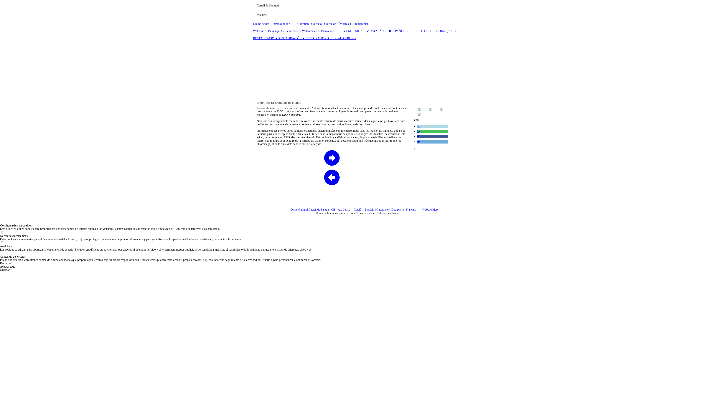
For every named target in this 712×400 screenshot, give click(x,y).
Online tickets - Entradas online (271, 23)
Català (358, 209)
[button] (160, 263)
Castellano (382, 209)
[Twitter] (418, 141)
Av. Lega (343, 209)
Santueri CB (328, 209)
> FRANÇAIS (444, 31)
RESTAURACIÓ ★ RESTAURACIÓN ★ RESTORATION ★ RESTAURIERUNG (304, 38)
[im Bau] (441, 110)
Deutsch (396, 209)
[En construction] (419, 115)
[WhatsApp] (418, 131)
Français (411, 209)
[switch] (2, 232)
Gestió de (305, 209)
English (369, 209)
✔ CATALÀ (374, 31)
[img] (356, 10)
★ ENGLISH (351, 31)
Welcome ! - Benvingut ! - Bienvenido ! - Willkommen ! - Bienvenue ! (294, 31)
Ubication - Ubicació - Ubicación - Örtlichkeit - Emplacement (333, 23)
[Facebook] (418, 136)
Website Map (430, 209)
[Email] (418, 126)
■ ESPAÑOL (397, 31)
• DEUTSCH (420, 31)
